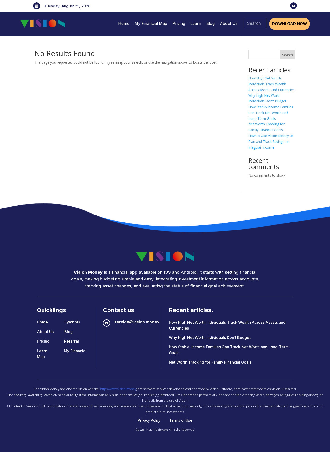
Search (287, 54)
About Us (228, 23)
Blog (210, 23)
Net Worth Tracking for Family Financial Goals (210, 362)
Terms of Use (180, 420)
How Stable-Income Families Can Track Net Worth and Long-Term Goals (270, 113)
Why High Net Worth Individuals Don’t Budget (210, 337)
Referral (71, 341)
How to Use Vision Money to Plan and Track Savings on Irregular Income (270, 141)
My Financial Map (151, 23)
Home (123, 23)
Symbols (72, 322)
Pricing (178, 23)
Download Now (289, 23)
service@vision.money (136, 322)
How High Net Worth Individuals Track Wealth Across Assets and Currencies (271, 84)
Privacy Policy (149, 420)
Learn (195, 23)
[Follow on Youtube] (293, 5)
